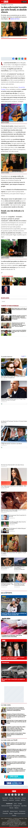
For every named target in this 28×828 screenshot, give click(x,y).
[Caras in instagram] (6, 795)
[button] (14, 30)
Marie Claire (18, 798)
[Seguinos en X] (12, 795)
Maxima (16, 808)
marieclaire (14, 619)
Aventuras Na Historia (6, 805)
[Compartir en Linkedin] (22, 59)
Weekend (5, 800)
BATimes (23, 800)
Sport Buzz (24, 805)
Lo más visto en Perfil (9, 740)
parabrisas (14, 663)
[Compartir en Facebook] (13, 59)
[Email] (25, 59)
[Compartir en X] (16, 59)
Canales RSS (6, 811)
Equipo (11, 813)
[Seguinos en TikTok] (16, 795)
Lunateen (17, 800)
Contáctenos (22, 811)
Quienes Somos (14, 811)
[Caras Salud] (14, 778)
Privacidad (5, 813)
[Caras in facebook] (9, 795)
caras (14, 641)
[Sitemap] (22, 795)
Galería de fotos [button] (14, 19)
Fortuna (24, 798)
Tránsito (14, 815)
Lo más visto (6, 705)
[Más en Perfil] (8, 593)
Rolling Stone (17, 805)
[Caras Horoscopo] (14, 784)
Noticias (11, 798)
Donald (3, 301)
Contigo (20, 803)
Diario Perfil (5, 798)
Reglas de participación (19, 813)
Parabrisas (11, 800)
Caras (15, 803)
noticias (14, 597)
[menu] (2, 2)
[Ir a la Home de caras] (6, 2)
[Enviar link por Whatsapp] (19, 59)
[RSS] (19, 795)
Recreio (11, 808)
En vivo (24, 1)
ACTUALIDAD (3, 4)
